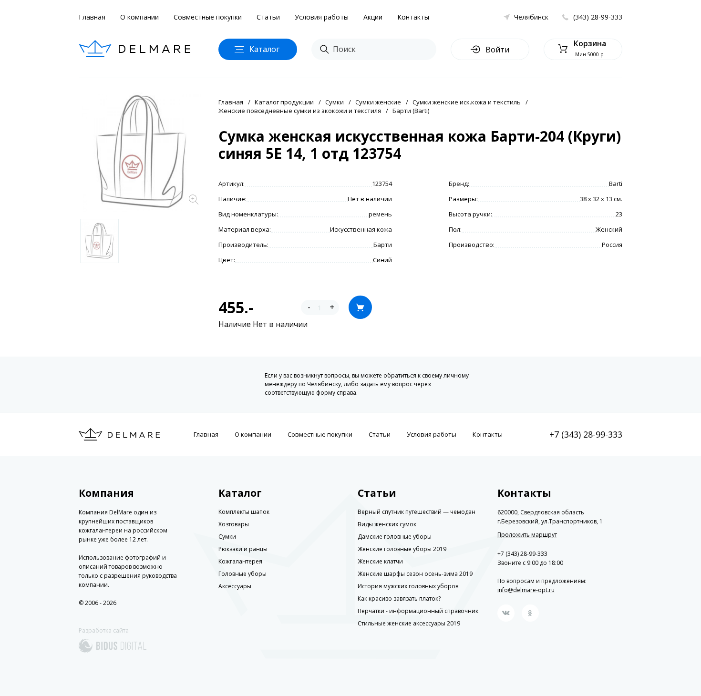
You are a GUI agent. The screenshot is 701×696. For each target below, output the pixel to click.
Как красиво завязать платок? (399, 598)
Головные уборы (242, 574)
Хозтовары (233, 524)
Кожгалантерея (240, 561)
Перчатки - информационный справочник (418, 611)
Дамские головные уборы (395, 536)
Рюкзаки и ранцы (243, 549)
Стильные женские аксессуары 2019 (409, 623)
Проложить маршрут (527, 535)
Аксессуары (234, 586)
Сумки (334, 102)
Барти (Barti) (410, 110)
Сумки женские (378, 102)
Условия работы (322, 16)
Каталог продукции (284, 102)
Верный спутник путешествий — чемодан (416, 512)
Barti (615, 183)
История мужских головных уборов (408, 586)
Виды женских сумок (387, 524)
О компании (139, 16)
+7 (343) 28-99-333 (585, 434)
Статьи (268, 16)
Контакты (413, 16)
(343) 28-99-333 (597, 16)
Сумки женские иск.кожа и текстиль (466, 102)
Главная (92, 16)
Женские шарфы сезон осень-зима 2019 (415, 574)
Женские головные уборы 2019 (402, 549)
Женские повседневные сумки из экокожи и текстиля (299, 110)
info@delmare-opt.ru (526, 590)
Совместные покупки (208, 16)
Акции (372, 16)
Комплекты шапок (243, 512)
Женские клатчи (380, 561)
